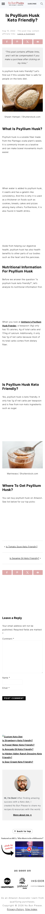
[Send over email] (38, 41)
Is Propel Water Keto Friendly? (18, 745)
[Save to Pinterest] (17, 41)
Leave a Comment (26, 34)
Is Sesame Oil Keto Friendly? (24, 558)
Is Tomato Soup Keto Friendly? (22, 546)
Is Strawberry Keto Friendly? (17, 740)
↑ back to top (22, 831)
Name (6, 678)
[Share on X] (27, 41)
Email (6, 688)
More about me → (22, 815)
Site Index (31, 909)
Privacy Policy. (15, 909)
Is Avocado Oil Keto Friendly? (17, 749)
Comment (8, 639)
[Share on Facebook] (7, 41)
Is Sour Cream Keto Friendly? (17, 762)
